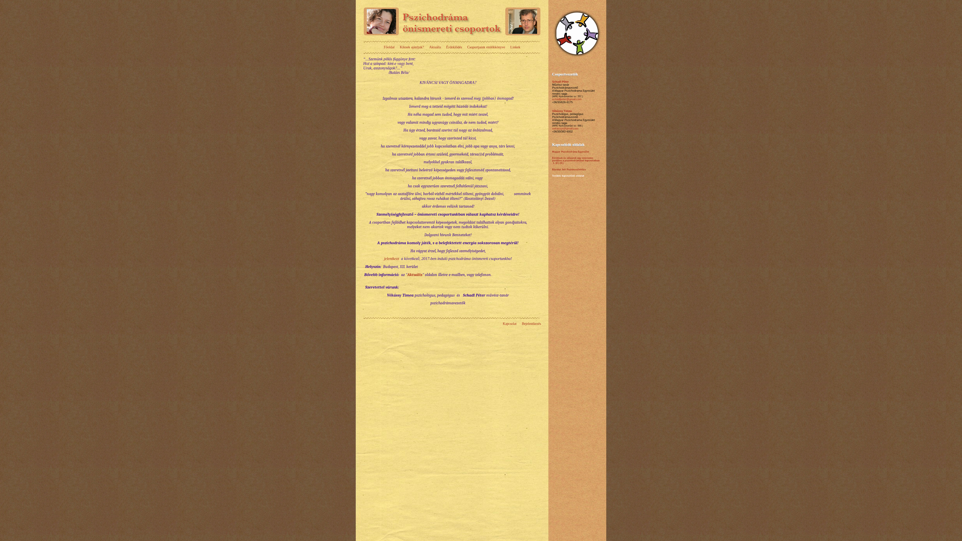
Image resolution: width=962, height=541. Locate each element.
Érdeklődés (454, 47)
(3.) (561, 163)
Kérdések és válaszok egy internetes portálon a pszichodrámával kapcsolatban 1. (576, 160)
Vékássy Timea (562, 110)
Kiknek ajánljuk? (412, 47)
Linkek (515, 47)
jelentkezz (391, 258)
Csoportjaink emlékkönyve (486, 47)
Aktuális (435, 47)
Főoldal (389, 47)
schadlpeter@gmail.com (566, 99)
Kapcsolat (510, 324)
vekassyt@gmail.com (565, 128)
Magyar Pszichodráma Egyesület (570, 152)
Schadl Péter (560, 81)
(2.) (557, 163)
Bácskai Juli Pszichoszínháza (569, 169)
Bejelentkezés (531, 324)
